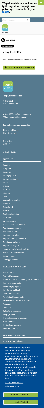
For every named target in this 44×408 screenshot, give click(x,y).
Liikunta (6, 193)
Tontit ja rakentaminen (12, 228)
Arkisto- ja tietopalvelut (13, 341)
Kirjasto (6, 186)
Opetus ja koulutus (11, 214)
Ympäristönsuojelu (11, 245)
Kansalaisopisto (10, 179)
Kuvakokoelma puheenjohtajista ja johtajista (22, 279)
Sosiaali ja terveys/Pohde (14, 224)
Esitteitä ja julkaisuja (12, 311)
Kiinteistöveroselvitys (12, 325)
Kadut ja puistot (9, 175)
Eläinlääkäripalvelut (11, 242)
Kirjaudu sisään (9, 152)
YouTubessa (10, 133)
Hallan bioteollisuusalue (13, 252)
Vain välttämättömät (20, 395)
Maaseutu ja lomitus (11, 200)
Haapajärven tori (10, 314)
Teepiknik (7, 307)
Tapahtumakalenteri (11, 293)
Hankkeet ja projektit (12, 286)
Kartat (5, 182)
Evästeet (6, 144)
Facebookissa (10, 130)
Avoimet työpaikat (11, 276)
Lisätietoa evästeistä (14, 383)
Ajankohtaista (8, 272)
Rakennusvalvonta (10, 231)
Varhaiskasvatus (9, 221)
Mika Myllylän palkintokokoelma (16, 300)
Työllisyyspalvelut (10, 259)
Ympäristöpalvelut (11, 235)
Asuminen (7, 165)
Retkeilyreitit (8, 207)
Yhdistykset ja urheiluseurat (15, 318)
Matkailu (6, 203)
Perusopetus (8, 217)
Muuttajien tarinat (10, 328)
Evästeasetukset (12, 386)
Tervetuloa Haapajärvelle (13, 297)
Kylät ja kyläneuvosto (12, 283)
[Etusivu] (6, 28)
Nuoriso (6, 210)
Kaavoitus (7, 172)
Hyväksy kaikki (21, 402)
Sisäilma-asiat (9, 321)
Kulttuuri (6, 189)
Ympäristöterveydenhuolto (14, 238)
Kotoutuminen (9, 256)
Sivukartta (7, 141)
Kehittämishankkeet (11, 290)
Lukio (5, 196)
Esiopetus (7, 168)
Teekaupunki (8, 304)
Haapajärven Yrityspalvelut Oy (16, 249)
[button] (41, 2)
